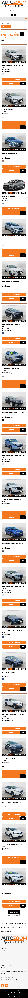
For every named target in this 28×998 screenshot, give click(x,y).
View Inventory (5, 951)
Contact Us (4, 961)
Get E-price (11, 83)
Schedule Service (6, 953)
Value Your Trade (6, 957)
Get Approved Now (14, 79)
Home (2, 23)
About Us (4, 959)
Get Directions (5, 974)
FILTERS (7, 26)
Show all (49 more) (14, 915)
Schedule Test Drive (7, 955)
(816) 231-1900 (9, 978)
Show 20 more (14, 912)
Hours (16, 978)
